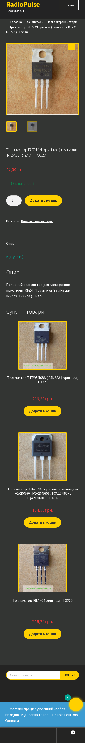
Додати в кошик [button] (42, 411)
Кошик (65, 731)
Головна (16, 22)
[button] (71, 46)
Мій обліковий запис (14, 735)
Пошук (42, 735)
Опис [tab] (10, 243)
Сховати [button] (12, 720)
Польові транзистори (62, 22)
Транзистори (34, 22)
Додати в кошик (43, 200)
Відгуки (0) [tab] (14, 256)
